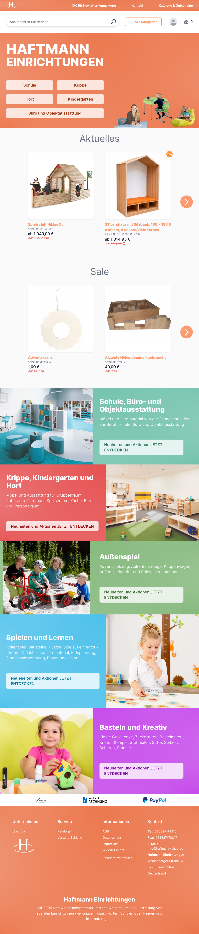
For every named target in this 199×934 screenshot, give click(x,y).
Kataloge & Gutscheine (176, 5)
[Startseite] (31, 846)
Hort (29, 99)
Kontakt (137, 5)
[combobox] (62, 21)
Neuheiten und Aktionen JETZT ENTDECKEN (133, 447)
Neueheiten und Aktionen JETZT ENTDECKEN (41, 681)
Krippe (80, 85)
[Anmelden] (173, 22)
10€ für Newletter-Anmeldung (93, 5)
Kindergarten (80, 99)
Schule (29, 85)
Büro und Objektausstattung (55, 113)
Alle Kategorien (146, 22)
